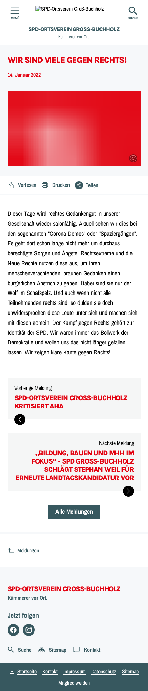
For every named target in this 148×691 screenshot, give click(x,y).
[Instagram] (29, 630)
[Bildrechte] (133, 158)
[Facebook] (14, 630)
